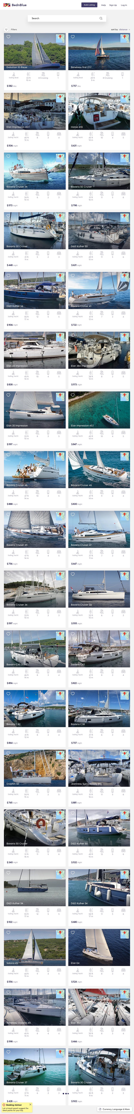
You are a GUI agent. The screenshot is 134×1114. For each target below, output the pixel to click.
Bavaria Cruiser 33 (81, 604)
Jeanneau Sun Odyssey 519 (86, 783)
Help (103, 5)
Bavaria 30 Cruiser (17, 246)
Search (35, 18)
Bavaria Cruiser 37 (81, 544)
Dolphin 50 (13, 783)
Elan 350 (76, 1022)
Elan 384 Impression (82, 365)
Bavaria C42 (78, 664)
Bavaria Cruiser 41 (81, 306)
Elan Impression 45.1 (82, 425)
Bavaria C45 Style (17, 664)
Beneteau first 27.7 (81, 67)
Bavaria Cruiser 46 (17, 485)
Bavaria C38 (78, 724)
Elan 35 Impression (17, 425)
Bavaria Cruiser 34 (17, 186)
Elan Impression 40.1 (18, 126)
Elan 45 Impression (17, 365)
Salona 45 (12, 963)
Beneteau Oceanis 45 (19, 1022)
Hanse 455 (77, 126)
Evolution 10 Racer (17, 67)
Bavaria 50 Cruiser (81, 186)
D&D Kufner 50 (79, 246)
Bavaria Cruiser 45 (17, 544)
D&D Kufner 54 (15, 306)
